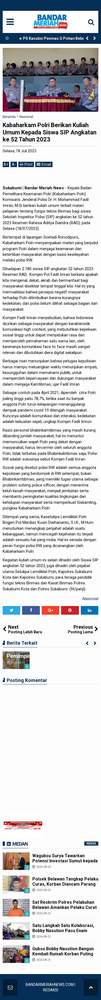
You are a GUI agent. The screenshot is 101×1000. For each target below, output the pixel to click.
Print (29, 164)
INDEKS (91, 843)
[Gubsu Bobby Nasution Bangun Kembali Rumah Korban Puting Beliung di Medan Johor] (16, 954)
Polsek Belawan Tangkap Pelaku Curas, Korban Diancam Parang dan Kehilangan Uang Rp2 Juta (65, 884)
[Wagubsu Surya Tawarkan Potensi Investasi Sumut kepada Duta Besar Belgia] (16, 861)
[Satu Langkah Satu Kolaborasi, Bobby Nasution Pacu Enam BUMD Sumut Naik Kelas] (16, 931)
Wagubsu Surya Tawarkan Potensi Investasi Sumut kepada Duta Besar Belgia (65, 861)
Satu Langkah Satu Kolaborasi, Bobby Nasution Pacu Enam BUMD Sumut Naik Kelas (63, 930)
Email (46, 164)
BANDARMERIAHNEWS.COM (50, 984)
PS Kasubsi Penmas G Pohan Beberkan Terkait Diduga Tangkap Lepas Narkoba (56, 39)
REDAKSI (50, 990)
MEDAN (20, 844)
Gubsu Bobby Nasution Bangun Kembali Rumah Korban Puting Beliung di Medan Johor (63, 954)
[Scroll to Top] (90, 987)
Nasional (90, 598)
